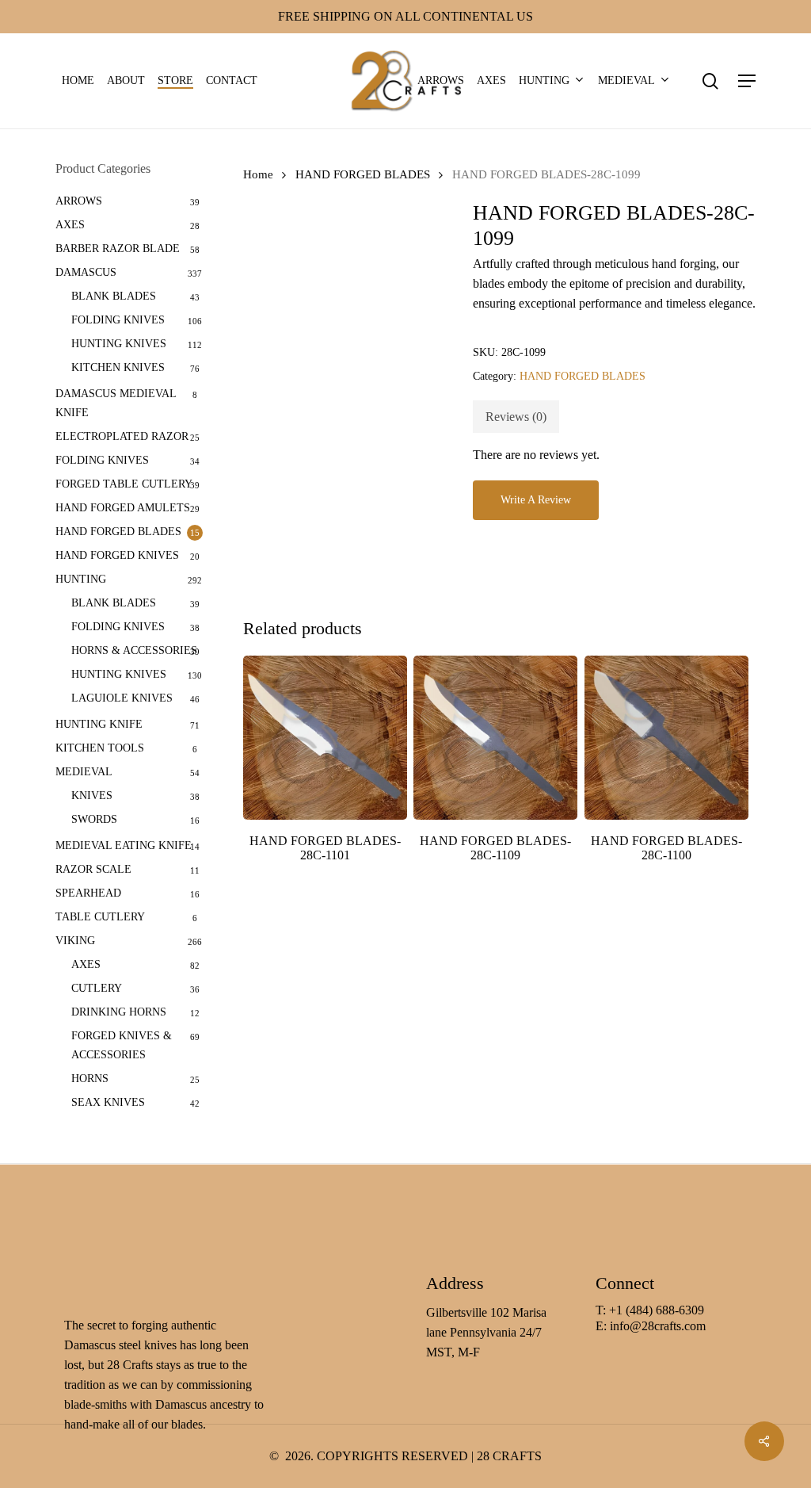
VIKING (75, 941)
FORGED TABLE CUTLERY (123, 484)
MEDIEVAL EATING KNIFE (123, 845)
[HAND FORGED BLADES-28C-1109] (495, 738)
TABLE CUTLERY (100, 917)
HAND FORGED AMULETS (122, 508)
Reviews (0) (515, 416)
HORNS (90, 1078)
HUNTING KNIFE (99, 724)
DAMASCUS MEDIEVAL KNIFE (115, 403)
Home (258, 174)
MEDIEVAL (83, 772)
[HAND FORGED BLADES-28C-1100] (666, 738)
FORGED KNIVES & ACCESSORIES (121, 1045)
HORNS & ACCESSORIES (134, 650)
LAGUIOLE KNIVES (122, 698)
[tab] (516, 416)
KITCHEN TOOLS (99, 748)
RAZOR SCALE (93, 869)
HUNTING (80, 579)
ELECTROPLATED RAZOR (121, 436)
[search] (710, 81)
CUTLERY (96, 988)
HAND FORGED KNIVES (117, 555)
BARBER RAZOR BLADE (117, 248)
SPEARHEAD (88, 893)
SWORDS (94, 819)
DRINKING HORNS (118, 1012)
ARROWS (78, 201)
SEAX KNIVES (108, 1102)
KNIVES (91, 795)
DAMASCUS (85, 272)
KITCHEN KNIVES (118, 367)
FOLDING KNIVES (118, 320)
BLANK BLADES (113, 296)
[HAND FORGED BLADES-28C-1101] (325, 738)
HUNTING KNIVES (118, 344)
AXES (70, 225)
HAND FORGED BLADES (118, 531)
